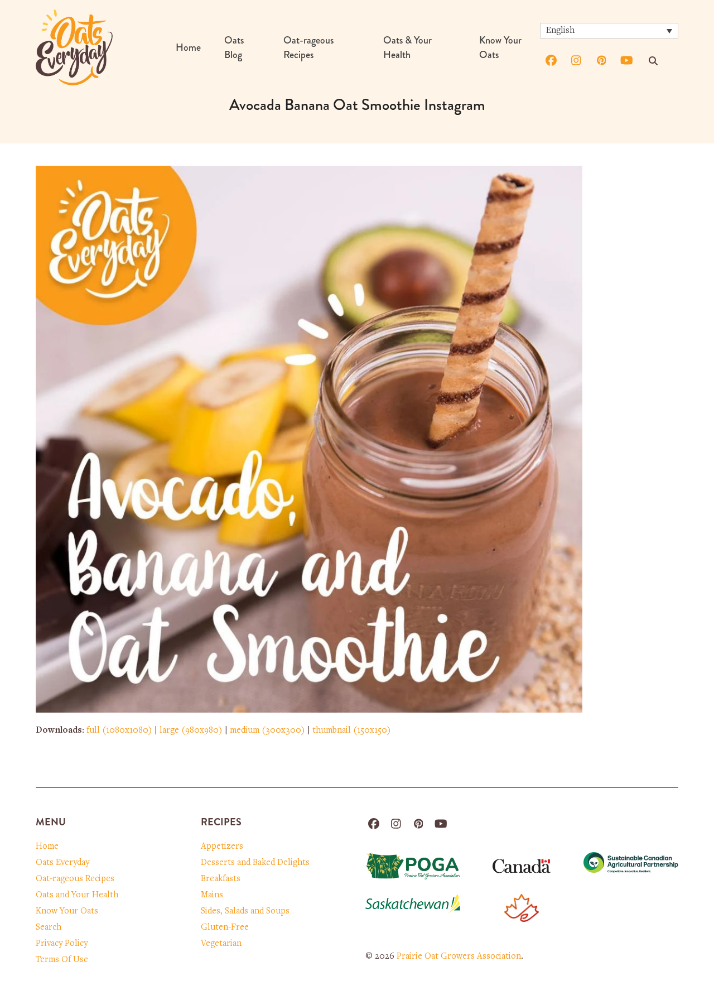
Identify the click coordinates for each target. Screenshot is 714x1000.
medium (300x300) (267, 730)
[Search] (653, 60)
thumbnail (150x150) (351, 730)
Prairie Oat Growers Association (459, 956)
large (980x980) (191, 730)
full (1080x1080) (119, 730)
